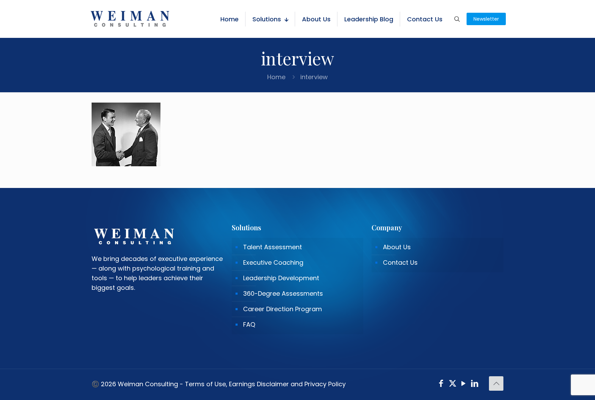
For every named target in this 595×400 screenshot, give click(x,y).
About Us (397, 247)
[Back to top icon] (496, 383)
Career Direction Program (282, 309)
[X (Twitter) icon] (453, 384)
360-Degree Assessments (283, 293)
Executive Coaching (273, 262)
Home (276, 77)
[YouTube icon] (464, 384)
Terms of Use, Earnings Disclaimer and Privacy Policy (265, 384)
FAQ (249, 324)
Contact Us (400, 262)
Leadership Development (281, 278)
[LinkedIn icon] (475, 384)
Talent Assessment (272, 247)
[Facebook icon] (441, 384)
